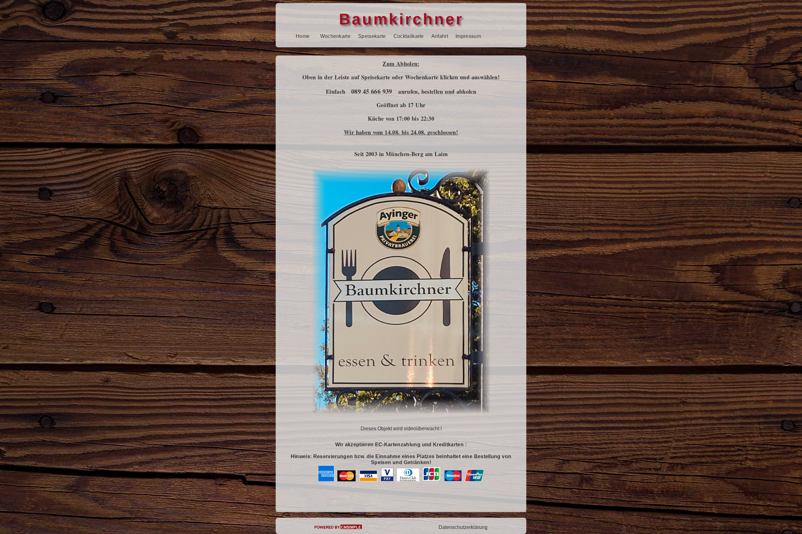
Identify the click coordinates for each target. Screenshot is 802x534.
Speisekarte (372, 36)
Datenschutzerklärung (463, 527)
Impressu (466, 36)
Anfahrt (439, 36)
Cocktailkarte (408, 36)
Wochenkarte (335, 36)
